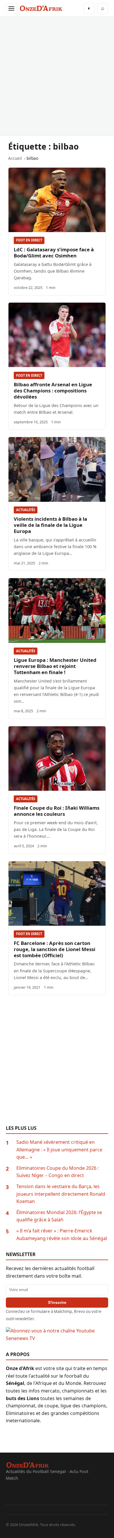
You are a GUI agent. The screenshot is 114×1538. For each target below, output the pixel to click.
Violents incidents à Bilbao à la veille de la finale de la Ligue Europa (50, 524)
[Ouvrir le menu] (11, 8)
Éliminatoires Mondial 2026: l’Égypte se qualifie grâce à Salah (59, 1216)
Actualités (25, 510)
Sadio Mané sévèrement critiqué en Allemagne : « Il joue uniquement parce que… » (59, 1149)
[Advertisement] (57, 76)
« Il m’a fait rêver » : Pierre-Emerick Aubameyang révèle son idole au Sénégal (61, 1234)
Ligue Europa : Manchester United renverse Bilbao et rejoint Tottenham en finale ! (55, 666)
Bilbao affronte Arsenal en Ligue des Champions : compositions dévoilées (53, 390)
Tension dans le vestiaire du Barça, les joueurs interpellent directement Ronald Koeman (60, 1193)
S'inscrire (57, 1302)
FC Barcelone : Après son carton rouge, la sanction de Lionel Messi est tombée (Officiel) (54, 949)
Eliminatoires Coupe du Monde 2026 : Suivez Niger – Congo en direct (57, 1172)
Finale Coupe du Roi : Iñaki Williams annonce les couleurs (56, 810)
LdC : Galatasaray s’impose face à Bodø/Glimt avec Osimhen (54, 252)
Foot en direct (29, 240)
